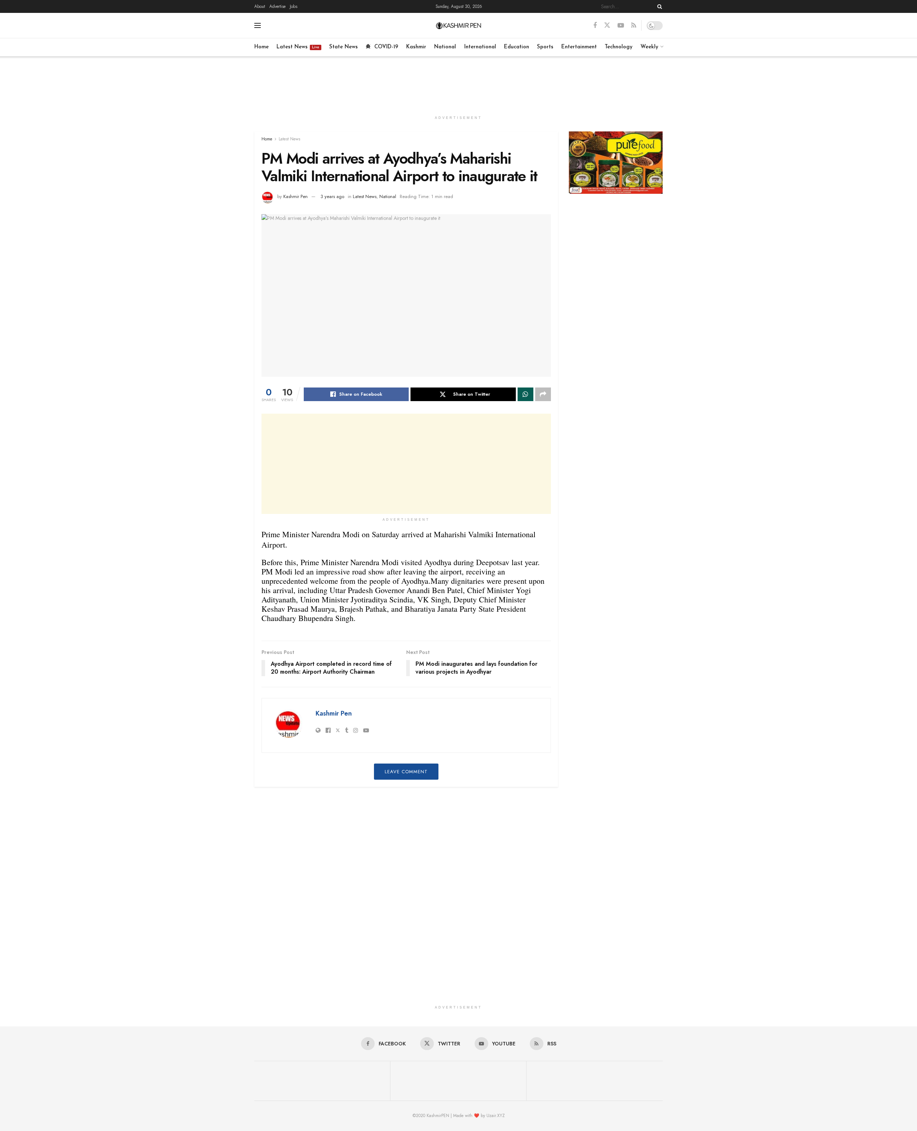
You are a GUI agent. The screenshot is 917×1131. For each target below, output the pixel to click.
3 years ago (332, 196)
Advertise (277, 6)
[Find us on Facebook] (595, 25)
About (259, 6)
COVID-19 (386, 47)
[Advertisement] (458, 83)
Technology (619, 47)
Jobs (293, 6)
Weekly (649, 47)
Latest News (298, 47)
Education (516, 47)
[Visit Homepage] (459, 25)
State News (343, 47)
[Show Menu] (257, 25)
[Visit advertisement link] (616, 162)
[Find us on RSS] (633, 25)
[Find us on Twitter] (607, 25)
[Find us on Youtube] (621, 25)
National (445, 47)
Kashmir (416, 47)
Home (261, 47)
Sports (545, 47)
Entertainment (579, 47)
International (480, 47)
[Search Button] (658, 6)
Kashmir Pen (295, 196)
